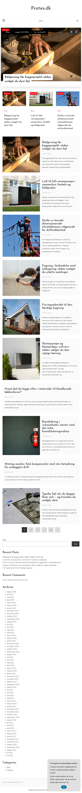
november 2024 (13, 646)
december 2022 (13, 709)
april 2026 (10, 600)
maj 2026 (10, 597)
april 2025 (10, 633)
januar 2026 (11, 608)
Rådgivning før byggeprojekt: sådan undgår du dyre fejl (55, 145)
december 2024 (13, 644)
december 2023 (13, 676)
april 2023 (10, 698)
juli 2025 (10, 624)
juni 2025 (10, 627)
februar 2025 (12, 638)
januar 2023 (11, 706)
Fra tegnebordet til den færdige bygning (17, 568)
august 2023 (11, 687)
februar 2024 (12, 671)
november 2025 (13, 614)
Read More (72, 79)
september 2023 (13, 685)
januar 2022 (11, 736)
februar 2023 (12, 704)
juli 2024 (10, 657)
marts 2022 (11, 731)
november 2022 (13, 712)
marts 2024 (11, 668)
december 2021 (13, 739)
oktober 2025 (12, 616)
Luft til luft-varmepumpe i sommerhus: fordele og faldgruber (26, 79)
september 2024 (13, 652)
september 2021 (13, 747)
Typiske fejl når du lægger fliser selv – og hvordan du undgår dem (59, 497)
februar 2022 (12, 734)
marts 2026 (11, 603)
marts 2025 (11, 635)
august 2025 (11, 622)
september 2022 (13, 717)
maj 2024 (10, 663)
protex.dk (41, 32)
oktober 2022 (12, 714)
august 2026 (11, 592)
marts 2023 (11, 701)
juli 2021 (10, 753)
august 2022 (11, 720)
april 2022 (10, 728)
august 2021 (11, 750)
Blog (7, 32)
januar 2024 (11, 674)
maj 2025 (10, 630)
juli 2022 (10, 723)
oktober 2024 (12, 649)
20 (51, 530)
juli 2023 (10, 690)
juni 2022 (10, 725)
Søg (4, 540)
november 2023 (13, 679)
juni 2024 (10, 660)
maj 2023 (10, 695)
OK (64, 787)
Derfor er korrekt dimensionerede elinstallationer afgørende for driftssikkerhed (66, 122)
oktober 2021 (12, 745)
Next (76, 32)
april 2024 (10, 665)
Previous (71, 32)
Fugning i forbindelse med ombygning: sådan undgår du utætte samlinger (59, 269)
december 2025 (13, 611)
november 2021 (13, 742)
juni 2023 (10, 693)
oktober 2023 (12, 682)
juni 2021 (10, 755)
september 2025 (13, 619)
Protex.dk (41, 8)
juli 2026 (10, 594)
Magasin (10, 770)
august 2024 (11, 654)
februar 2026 (12, 605)
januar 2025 (11, 641)
